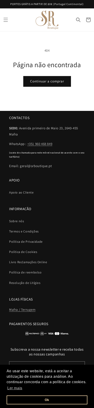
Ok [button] (47, 400)
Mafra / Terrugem (22, 309)
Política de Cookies (23, 252)
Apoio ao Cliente (21, 192)
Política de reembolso (25, 272)
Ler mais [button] (14, 388)
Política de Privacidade (26, 242)
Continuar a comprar (47, 81)
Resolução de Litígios (25, 283)
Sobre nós (16, 221)
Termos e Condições (24, 231)
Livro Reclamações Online (28, 262)
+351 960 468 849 (39, 144)
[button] (6, 20)
